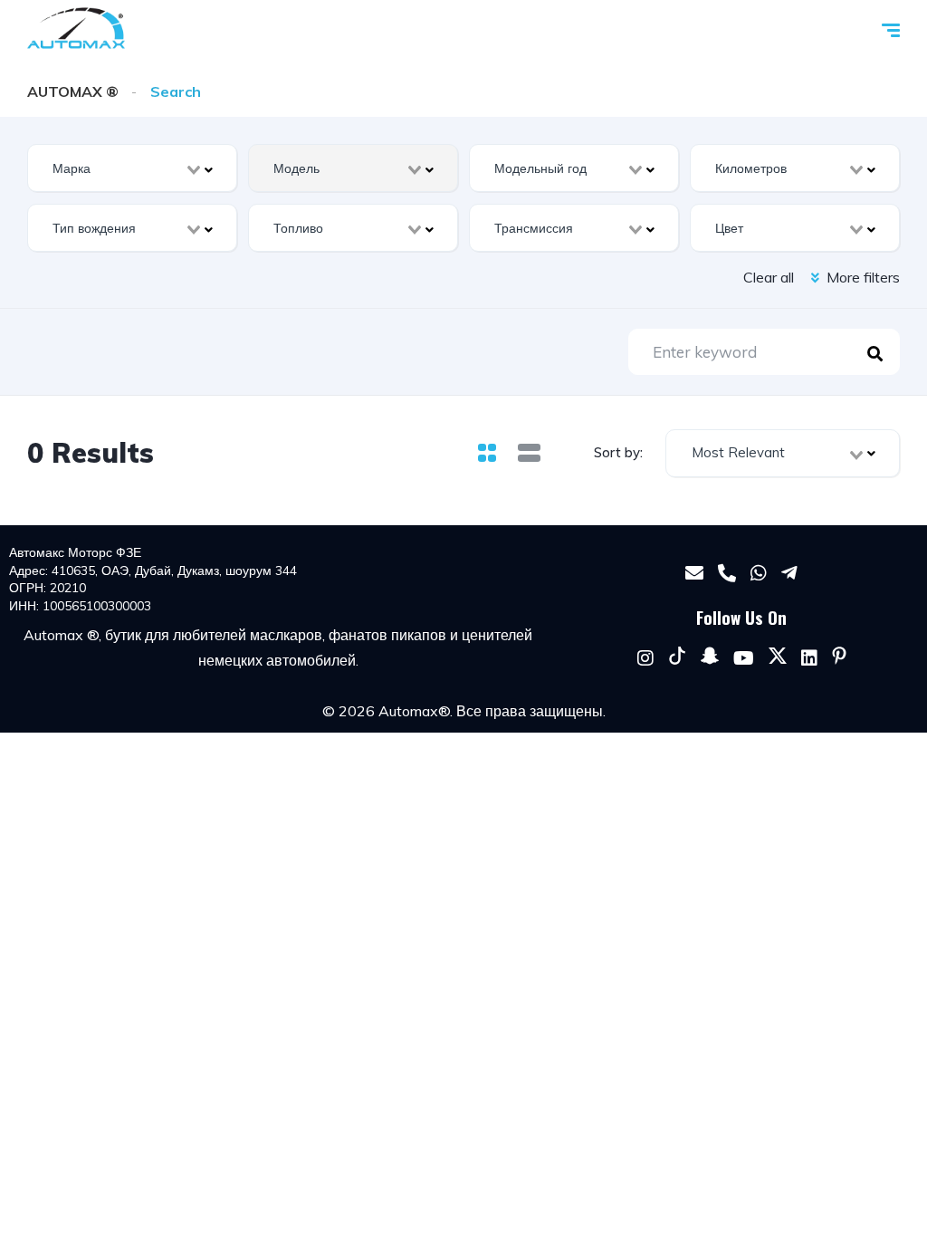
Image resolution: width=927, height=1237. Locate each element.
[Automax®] (76, 28)
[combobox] (132, 168)
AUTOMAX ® (73, 91)
